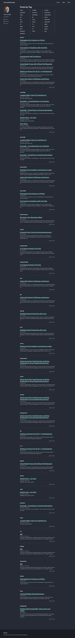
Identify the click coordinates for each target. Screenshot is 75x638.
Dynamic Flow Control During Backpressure (36, 232)
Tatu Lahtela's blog (9, 2)
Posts (58, 2)
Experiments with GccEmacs (30, 56)
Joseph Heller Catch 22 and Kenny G (33, 95)
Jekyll (18, 634)
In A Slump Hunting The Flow (30, 249)
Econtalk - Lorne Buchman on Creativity (34, 101)
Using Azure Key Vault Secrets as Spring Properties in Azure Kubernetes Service (34, 362)
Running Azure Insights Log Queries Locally (36, 170)
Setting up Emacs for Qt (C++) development (36, 71)
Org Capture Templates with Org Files (33, 48)
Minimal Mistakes (23, 634)
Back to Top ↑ (52, 87)
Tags (63, 2)
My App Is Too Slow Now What (31, 217)
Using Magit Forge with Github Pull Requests (36, 64)
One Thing (24, 124)
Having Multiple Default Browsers (32, 594)
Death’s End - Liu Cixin (28, 118)
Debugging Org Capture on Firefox (32, 40)
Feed (68, 2)
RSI (21, 534)
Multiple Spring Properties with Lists (33, 314)
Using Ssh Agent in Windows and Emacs (34, 79)
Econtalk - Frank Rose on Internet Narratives (36, 110)
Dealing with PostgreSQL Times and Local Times (35, 610)
